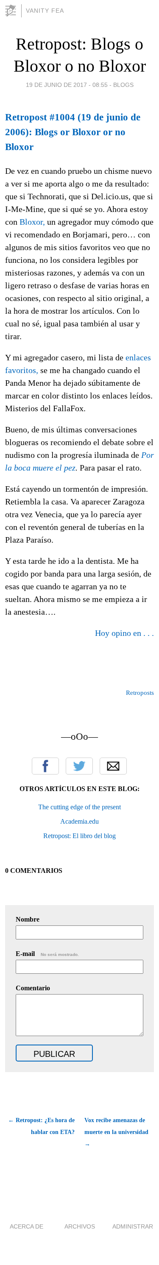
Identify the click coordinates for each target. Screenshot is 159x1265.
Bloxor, (32, 221)
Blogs (123, 84)
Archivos (79, 1226)
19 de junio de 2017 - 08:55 (67, 84)
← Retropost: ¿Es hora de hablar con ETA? (41, 1126)
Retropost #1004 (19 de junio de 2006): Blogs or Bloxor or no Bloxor (72, 131)
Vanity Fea (45, 10)
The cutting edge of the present (79, 807)
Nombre (27, 919)
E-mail (47, 953)
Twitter (79, 766)
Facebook (45, 766)
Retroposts (140, 692)
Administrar (132, 1226)
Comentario (33, 988)
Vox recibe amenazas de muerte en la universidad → (116, 1132)
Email (113, 766)
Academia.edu (79, 821)
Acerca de (26, 1226)
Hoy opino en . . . (124, 633)
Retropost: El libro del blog (79, 835)
